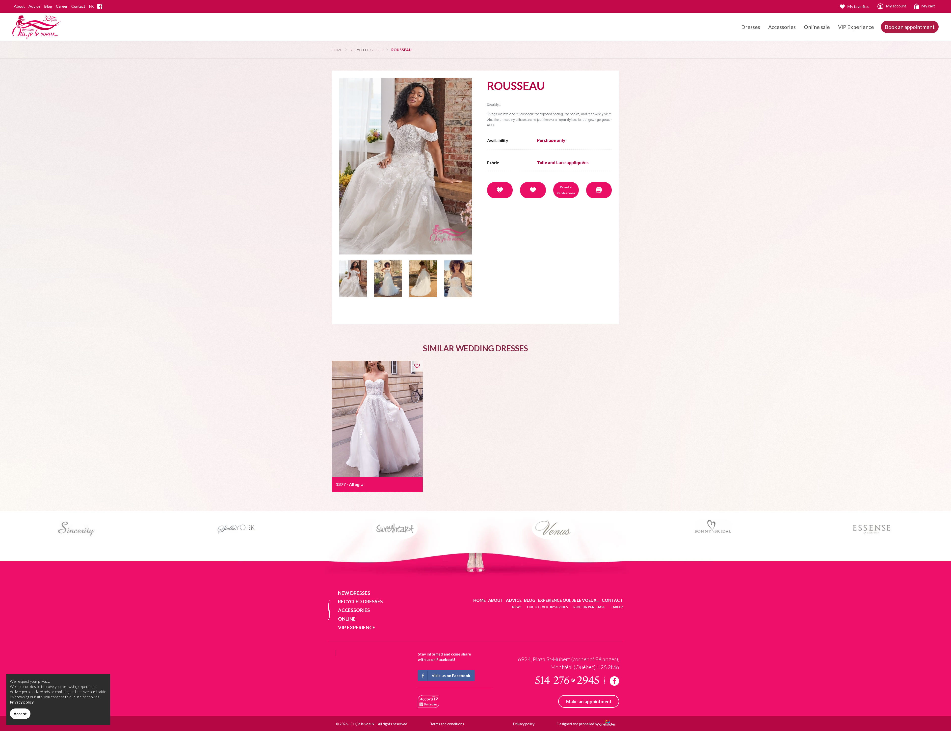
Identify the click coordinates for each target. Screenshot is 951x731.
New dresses (354, 593)
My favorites (858, 6)
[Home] (36, 26)
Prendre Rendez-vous (566, 190)
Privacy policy (523, 724)
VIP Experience (856, 27)
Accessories (782, 27)
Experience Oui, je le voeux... (568, 600)
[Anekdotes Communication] (607, 724)
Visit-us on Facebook (451, 675)
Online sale (817, 27)
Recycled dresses (366, 50)
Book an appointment (910, 27)
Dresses (750, 27)
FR (91, 6)
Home (337, 50)
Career (62, 6)
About (19, 6)
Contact (78, 6)
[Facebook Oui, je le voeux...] (100, 6)
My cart (928, 5)
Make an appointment (588, 701)
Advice (34, 6)
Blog (48, 6)
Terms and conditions (447, 724)
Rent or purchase (589, 607)
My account (896, 5)
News (517, 607)
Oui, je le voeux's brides (547, 607)
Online (347, 619)
